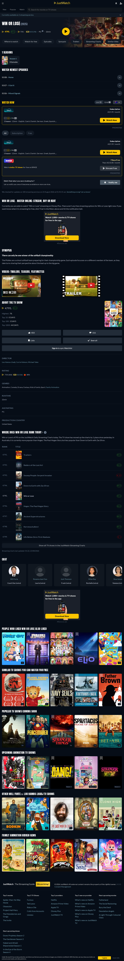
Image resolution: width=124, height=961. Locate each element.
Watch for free (31, 41)
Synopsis (62, 41)
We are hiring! (43, 884)
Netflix (54, 900)
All (5, 133)
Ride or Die (31, 907)
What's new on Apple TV (85, 910)
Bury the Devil (105, 907)
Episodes (48, 41)
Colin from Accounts (35, 911)
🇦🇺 (116, 102)
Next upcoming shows (11, 931)
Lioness (30, 915)
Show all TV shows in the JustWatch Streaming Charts (62, 545)
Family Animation (52, 387)
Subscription (17, 133)
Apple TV (55, 907)
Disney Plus (56, 911)
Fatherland (103, 900)
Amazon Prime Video (60, 903)
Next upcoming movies (107, 895)
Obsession (7, 906)
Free (30, 133)
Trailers (76, 41)
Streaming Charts (93, 41)
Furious (30, 900)
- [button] (8, 77)
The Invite (7, 920)
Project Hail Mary (10, 910)
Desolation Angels (106, 911)
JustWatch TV (57, 915)
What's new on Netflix (84, 900)
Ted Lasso (31, 903)
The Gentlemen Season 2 (13, 939)
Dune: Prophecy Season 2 (13, 935)
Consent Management (62, 887)
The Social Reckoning (107, 903)
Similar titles (113, 41)
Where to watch (11, 41)
